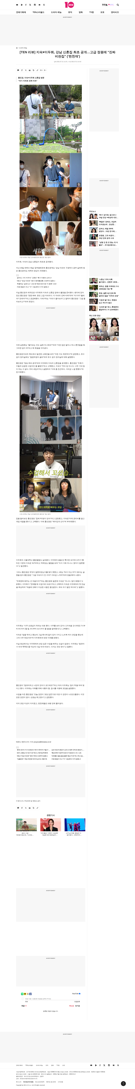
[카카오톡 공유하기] (18, 70)
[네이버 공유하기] (30, 70)
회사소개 (18, 1082)
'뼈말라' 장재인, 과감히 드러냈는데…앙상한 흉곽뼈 (107, 224)
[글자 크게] (41, 70)
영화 (81, 12)
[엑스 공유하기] (26, 70)
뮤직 (70, 12)
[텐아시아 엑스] (30, 5)
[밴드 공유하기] (33, 70)
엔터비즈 (115, 12)
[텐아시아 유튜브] (17, 5)
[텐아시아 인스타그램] (35, 5)
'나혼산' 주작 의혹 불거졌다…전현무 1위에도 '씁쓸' (109, 282)
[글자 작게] (45, 70)
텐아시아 (26, 1085)
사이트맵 (60, 1082)
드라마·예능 (56, 12)
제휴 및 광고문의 (51, 1082)
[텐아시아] (69, 5)
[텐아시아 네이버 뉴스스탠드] (39, 5)
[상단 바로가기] (123, 1083)
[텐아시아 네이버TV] (22, 5)
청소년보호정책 (39, 1082)
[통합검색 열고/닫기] (118, 5)
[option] (104, 327)
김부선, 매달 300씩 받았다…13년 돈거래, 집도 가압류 (107, 231)
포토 (102, 12)
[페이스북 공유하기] (22, 70)
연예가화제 (21, 12)
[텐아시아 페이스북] (25, 5)
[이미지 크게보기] (79, 253)
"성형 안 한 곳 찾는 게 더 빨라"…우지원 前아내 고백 (108, 245)
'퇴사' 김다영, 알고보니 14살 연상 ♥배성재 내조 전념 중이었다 (108, 217)
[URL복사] (37, 70)
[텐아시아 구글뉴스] (44, 5)
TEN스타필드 (38, 12)
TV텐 (91, 12)
